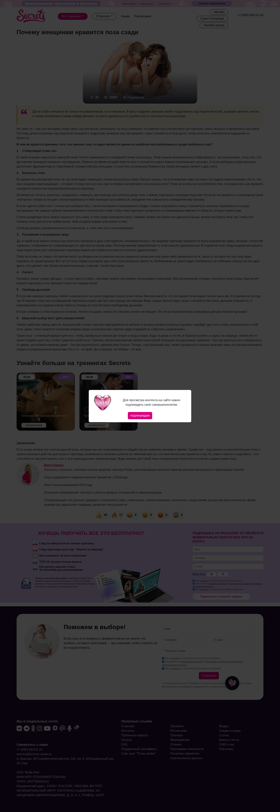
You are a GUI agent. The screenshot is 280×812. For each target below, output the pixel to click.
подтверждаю (140, 415)
